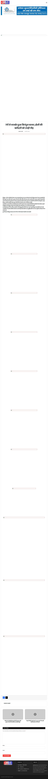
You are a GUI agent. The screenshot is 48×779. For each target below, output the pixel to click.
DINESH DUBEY (20, 131)
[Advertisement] (24, 25)
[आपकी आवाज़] (5, 2)
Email (4, 750)
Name (4, 745)
